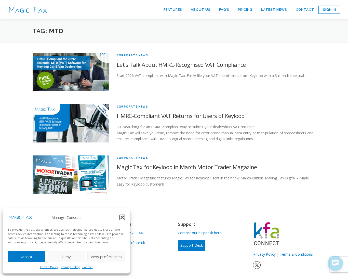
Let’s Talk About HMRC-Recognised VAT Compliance (181, 64)
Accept (26, 256)
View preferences (106, 256)
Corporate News (132, 55)
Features (173, 9)
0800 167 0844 (130, 232)
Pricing (245, 9)
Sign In (329, 9)
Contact (87, 267)
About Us (200, 9)
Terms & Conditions (296, 254)
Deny (66, 256)
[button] (122, 217)
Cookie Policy (49, 267)
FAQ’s (224, 9)
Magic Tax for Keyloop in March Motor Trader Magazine (187, 167)
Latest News (274, 9)
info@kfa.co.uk (133, 242)
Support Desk (191, 245)
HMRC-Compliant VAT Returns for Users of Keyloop (181, 116)
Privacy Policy (70, 267)
